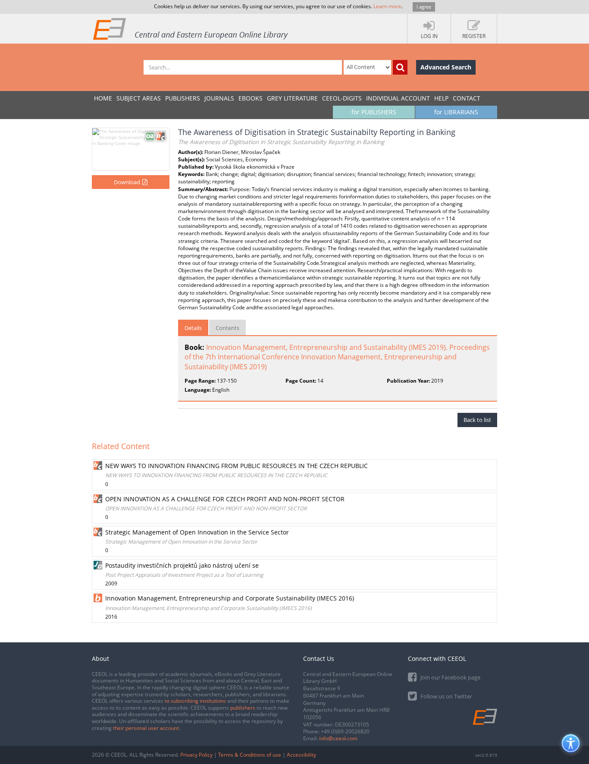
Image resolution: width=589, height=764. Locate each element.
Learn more (387, 6)
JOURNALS (219, 98)
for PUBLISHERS (373, 112)
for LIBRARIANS (456, 112)
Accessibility (301, 754)
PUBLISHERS (182, 98)
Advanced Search (445, 67)
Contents (227, 328)
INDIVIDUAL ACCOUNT (398, 98)
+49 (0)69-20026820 (345, 731)
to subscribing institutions (195, 700)
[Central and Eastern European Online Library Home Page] (191, 28)
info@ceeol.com (338, 738)
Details (193, 328)
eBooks (250, 98)
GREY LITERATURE (292, 98)
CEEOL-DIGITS (342, 98)
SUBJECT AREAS (138, 98)
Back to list (477, 420)
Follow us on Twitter (445, 696)
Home (103, 98)
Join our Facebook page (449, 677)
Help (441, 98)
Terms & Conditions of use (249, 754)
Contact (466, 98)
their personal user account (146, 728)
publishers (242, 707)
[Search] (400, 67)
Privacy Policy (196, 754)
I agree (424, 6)
